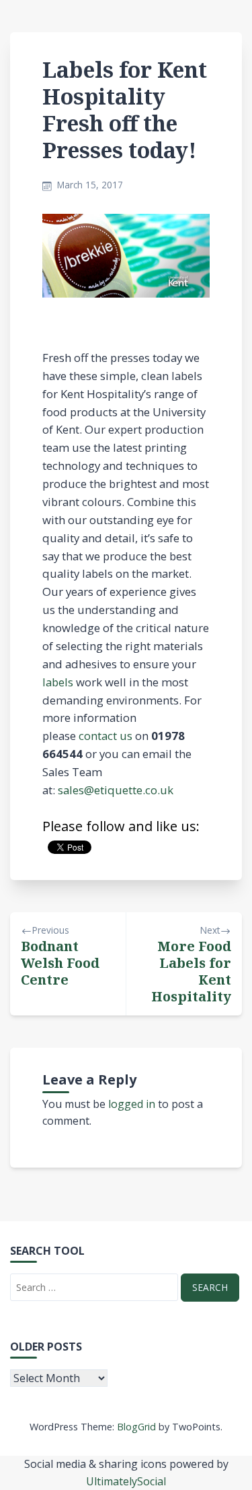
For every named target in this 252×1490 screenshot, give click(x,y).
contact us (105, 735)
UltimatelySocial (126, 1481)
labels (57, 682)
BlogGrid (136, 1426)
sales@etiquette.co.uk (115, 790)
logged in (131, 1104)
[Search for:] (94, 1287)
